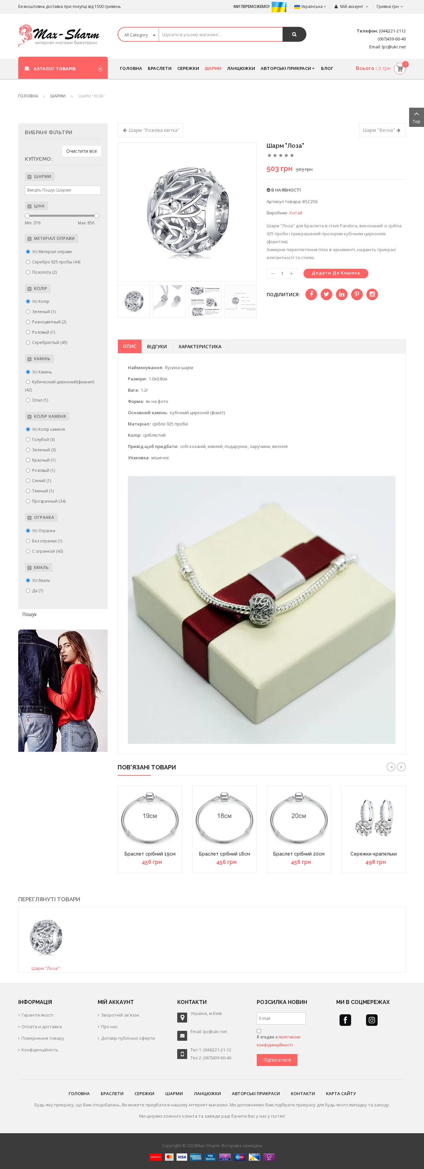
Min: (32, 223)
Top (416, 121)
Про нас (109, 1027)
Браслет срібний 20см (299, 854)
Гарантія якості (37, 1015)
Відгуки (157, 346)
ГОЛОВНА (79, 1093)
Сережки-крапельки (373, 854)
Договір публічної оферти (128, 1038)
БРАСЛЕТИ (112, 1093)
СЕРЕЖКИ (144, 1093)
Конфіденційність (40, 1050)
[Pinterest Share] (357, 294)
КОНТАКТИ (303, 1093)
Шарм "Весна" (379, 130)
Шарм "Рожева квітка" (154, 130)
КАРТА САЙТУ (341, 1093)
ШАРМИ (174, 1093)
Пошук (29, 614)
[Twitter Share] (326, 294)
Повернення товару (43, 1038)
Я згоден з (278, 1041)
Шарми (58, 96)
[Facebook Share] (311, 294)
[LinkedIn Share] (341, 294)
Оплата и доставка (42, 1027)
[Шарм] (46, 937)
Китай (296, 213)
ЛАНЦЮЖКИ (207, 1093)
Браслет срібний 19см (150, 854)
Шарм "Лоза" (45, 968)
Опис (129, 346)
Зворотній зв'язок (120, 1015)
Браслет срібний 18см (224, 854)
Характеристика (200, 346)
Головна (28, 96)
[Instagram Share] (372, 294)
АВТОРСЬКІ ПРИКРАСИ (256, 1093)
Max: (86, 223)
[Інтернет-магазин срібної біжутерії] (58, 36)
